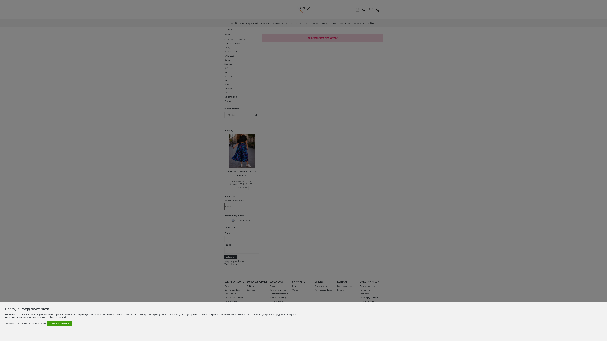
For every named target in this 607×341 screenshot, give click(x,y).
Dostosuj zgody (39, 323)
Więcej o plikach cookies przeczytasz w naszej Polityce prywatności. (36, 317)
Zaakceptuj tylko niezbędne (18, 323)
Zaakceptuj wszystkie (60, 323)
